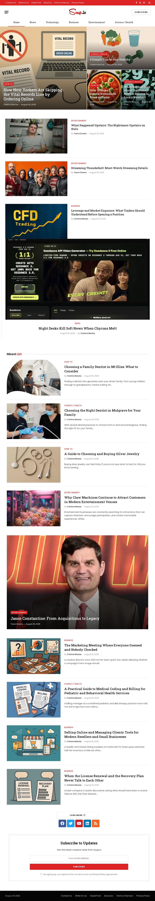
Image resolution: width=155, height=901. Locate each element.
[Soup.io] (77, 12)
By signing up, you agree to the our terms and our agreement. (80, 874)
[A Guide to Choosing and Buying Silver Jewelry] (34, 465)
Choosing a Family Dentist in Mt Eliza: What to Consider (101, 369)
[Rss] (95, 823)
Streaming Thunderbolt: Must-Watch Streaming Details (109, 168)
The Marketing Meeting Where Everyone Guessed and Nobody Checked (103, 647)
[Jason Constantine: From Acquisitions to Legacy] (77, 582)
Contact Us (11, 2)
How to (9, 84)
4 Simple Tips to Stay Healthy (110, 59)
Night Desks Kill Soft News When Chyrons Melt (78, 328)
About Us (48, 2)
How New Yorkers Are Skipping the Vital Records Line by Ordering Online (33, 94)
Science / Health (124, 22)
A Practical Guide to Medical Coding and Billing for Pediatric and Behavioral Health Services (104, 691)
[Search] (149, 2)
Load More (76, 815)
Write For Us (23, 2)
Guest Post (36, 2)
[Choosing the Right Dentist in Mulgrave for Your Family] (34, 421)
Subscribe (141, 12)
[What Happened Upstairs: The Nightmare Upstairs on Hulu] (36, 136)
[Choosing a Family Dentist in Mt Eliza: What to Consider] (34, 378)
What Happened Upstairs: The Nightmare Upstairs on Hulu (108, 127)
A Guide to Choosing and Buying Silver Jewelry (101, 454)
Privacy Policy (78, 2)
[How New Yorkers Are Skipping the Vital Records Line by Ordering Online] (43, 68)
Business (74, 22)
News (33, 22)
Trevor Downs (80, 133)
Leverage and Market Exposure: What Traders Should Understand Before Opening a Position (108, 212)
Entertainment (97, 22)
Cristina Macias (11, 104)
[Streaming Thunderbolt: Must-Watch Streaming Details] (36, 178)
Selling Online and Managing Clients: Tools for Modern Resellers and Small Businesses (101, 734)
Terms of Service (61, 2)
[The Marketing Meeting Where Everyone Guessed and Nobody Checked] (34, 656)
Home (16, 22)
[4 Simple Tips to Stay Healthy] (121, 48)
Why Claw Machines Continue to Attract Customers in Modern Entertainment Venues (104, 499)
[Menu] (6, 12)
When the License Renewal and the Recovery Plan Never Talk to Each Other (104, 778)
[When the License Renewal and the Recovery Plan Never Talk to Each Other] (34, 787)
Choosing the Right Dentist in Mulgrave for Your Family (102, 412)
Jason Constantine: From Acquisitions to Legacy (55, 618)
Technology (52, 22)
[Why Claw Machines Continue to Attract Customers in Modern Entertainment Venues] (34, 508)
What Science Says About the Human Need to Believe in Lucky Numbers (137, 92)
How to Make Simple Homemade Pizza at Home (103, 94)
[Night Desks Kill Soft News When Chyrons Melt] (77, 279)
